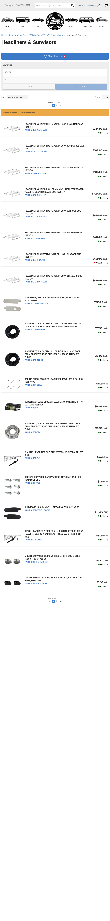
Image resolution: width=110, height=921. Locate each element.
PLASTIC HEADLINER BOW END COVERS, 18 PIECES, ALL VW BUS (54, 453)
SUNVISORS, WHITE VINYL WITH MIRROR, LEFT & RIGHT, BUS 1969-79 (52, 299)
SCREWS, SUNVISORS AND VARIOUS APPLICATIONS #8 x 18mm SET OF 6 (53, 478)
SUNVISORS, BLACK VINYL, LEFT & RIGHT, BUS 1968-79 (52, 507)
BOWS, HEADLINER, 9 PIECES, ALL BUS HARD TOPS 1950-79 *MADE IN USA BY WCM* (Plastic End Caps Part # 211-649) (54, 534)
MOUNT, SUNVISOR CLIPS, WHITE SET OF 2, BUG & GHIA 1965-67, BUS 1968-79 (52, 557)
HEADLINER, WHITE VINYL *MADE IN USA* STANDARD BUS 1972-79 (53, 277)
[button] (49, 601)
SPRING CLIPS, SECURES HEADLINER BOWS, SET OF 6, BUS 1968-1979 (54, 380)
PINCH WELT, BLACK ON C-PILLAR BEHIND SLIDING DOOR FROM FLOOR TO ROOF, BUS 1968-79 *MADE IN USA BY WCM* (53, 354)
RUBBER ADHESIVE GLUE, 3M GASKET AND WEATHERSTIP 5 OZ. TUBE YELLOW (54, 403)
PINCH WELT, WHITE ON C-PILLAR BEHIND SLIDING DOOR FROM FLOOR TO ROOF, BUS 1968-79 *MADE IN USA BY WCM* (52, 426)
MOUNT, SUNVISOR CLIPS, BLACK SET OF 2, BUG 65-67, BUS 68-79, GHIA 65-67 (54, 579)
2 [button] (56, 601)
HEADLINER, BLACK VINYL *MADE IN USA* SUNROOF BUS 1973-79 (53, 255)
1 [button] (53, 601)
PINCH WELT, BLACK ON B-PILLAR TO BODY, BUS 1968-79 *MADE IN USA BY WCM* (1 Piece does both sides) (53, 325)
